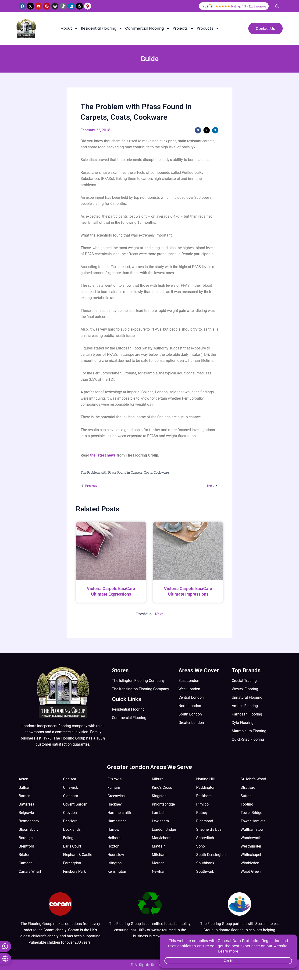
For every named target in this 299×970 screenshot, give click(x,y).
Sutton (246, 796)
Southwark (205, 871)
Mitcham (159, 854)
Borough (26, 838)
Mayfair (158, 846)
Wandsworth (251, 838)
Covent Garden (75, 804)
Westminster (251, 846)
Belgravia (26, 812)
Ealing (68, 838)
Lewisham (160, 821)
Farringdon (72, 863)
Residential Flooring (98, 28)
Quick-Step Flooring (248, 739)
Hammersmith (119, 812)
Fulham (113, 787)
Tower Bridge (251, 812)
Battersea (26, 804)
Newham (159, 871)
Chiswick (70, 787)
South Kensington (211, 854)
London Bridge (164, 829)
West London (189, 689)
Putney (202, 812)
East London (188, 680)
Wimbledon (250, 863)
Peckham (204, 796)
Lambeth (159, 812)
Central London (191, 697)
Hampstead (117, 821)
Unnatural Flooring (247, 697)
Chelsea (69, 779)
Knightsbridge (163, 804)
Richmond (204, 821)
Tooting (247, 804)
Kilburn (158, 779)
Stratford (248, 787)
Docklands (72, 829)
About (66, 28)
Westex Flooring (245, 689)
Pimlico (202, 804)
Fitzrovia (114, 779)
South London (190, 714)
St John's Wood (253, 779)
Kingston (159, 796)
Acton (23, 779)
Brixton (24, 854)
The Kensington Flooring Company (140, 689)
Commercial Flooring (144, 28)
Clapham (70, 796)
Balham (25, 787)
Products (205, 28)
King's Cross (162, 787)
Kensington (116, 871)
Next (159, 613)
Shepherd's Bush (210, 829)
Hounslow (115, 854)
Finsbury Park (74, 871)
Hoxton (113, 846)
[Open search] (276, 6)
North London (189, 706)
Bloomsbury (29, 829)
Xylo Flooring (242, 722)
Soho (200, 846)
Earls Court (72, 846)
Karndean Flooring (247, 714)
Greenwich (116, 796)
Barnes (24, 796)
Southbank (205, 863)
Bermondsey (29, 821)
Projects (180, 28)
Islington (114, 863)
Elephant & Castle (77, 854)
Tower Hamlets (253, 821)
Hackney (114, 804)
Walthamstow (252, 829)
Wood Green (251, 871)
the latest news (103, 455)
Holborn (114, 838)
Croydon (70, 812)
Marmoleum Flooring (249, 731)
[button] (198, 130)
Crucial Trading (244, 680)
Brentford (26, 846)
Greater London (191, 722)
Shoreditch (205, 838)
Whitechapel (251, 854)
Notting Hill (205, 779)
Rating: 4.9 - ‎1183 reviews (248, 6)
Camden (25, 863)
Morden (158, 863)
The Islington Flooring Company (138, 680)
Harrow (113, 829)
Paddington (205, 787)
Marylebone (161, 838)
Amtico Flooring (245, 706)
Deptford (70, 821)
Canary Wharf (30, 871)
